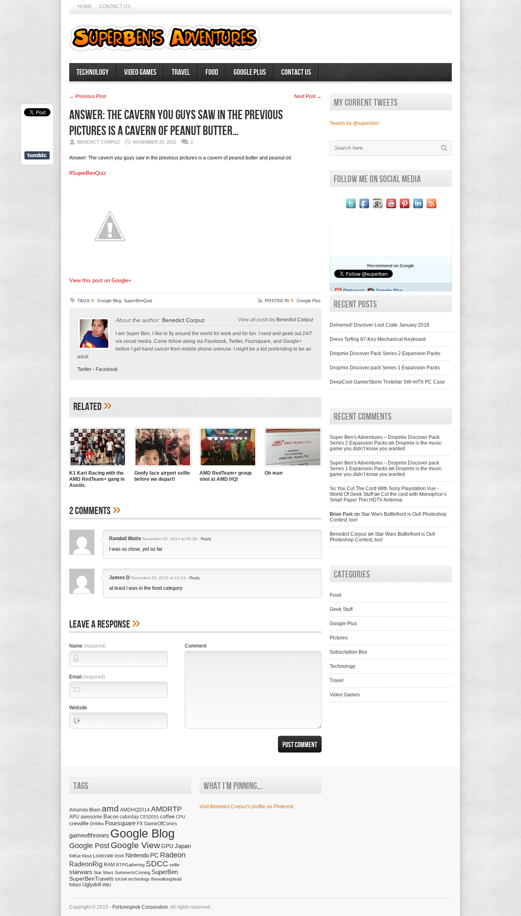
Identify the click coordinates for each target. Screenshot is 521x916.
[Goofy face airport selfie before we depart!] (162, 467)
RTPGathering (130, 864)
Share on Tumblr (37, 155)
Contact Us (115, 6)
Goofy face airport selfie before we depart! (162, 476)
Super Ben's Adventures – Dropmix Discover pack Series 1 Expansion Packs (384, 465)
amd (110, 808)
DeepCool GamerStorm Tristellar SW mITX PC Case (387, 382)
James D (119, 577)
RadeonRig (86, 864)
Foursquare (120, 823)
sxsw (121, 879)
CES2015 (149, 816)
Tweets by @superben (354, 123)
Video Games (140, 72)
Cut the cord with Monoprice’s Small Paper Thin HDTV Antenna (388, 497)
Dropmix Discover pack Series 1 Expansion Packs (385, 368)
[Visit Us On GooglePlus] (377, 208)
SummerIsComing (132, 872)
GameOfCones (160, 823)
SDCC (157, 863)
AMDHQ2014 (135, 810)
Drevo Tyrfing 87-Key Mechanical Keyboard (378, 339)
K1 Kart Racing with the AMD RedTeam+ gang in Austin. (97, 479)
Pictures (339, 638)
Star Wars (104, 872)
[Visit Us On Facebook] (364, 208)
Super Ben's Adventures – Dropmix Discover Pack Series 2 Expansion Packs (385, 440)
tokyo (75, 884)
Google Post (89, 846)
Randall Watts (125, 538)
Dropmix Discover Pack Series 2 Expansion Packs (385, 353)
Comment (195, 646)
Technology (93, 72)
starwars (80, 871)
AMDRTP (166, 809)
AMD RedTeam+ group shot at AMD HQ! (225, 476)
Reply (206, 539)
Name (87, 646)
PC (154, 855)
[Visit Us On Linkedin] (418, 208)
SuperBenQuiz (138, 300)
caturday (129, 816)
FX (140, 824)
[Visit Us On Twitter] (350, 208)
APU (74, 816)
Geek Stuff (341, 609)
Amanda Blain (85, 809)
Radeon (173, 855)
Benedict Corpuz (183, 320)
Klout (87, 855)
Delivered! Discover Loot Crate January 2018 (379, 325)
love (119, 855)
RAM (109, 864)
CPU (180, 816)
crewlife (79, 823)
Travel (181, 72)
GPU (167, 846)
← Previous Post (87, 96)
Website (78, 708)
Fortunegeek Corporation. (140, 907)
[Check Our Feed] (431, 208)
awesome (91, 816)
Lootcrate (103, 855)
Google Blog (109, 300)
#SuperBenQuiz (87, 173)
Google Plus (250, 72)
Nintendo (137, 855)
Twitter (84, 369)
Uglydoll (91, 885)
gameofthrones (89, 835)
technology (139, 879)
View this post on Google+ (100, 280)
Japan (183, 845)
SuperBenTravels (91, 879)
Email (87, 677)
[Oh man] (293, 467)
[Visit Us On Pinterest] (404, 208)
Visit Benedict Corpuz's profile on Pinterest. (246, 806)
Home (84, 6)
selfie (174, 864)
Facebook (107, 369)
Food (212, 72)
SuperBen (164, 871)
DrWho (97, 823)
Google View (135, 845)
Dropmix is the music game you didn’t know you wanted (386, 445)
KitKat (75, 855)
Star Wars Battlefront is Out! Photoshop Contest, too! (382, 537)
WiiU (106, 884)
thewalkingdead (166, 879)
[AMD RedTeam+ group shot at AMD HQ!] (227, 467)
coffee (167, 816)
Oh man (273, 473)
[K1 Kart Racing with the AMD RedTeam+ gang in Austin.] (97, 467)
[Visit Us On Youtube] (391, 208)
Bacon (110, 816)
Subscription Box (348, 652)
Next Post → (308, 96)
